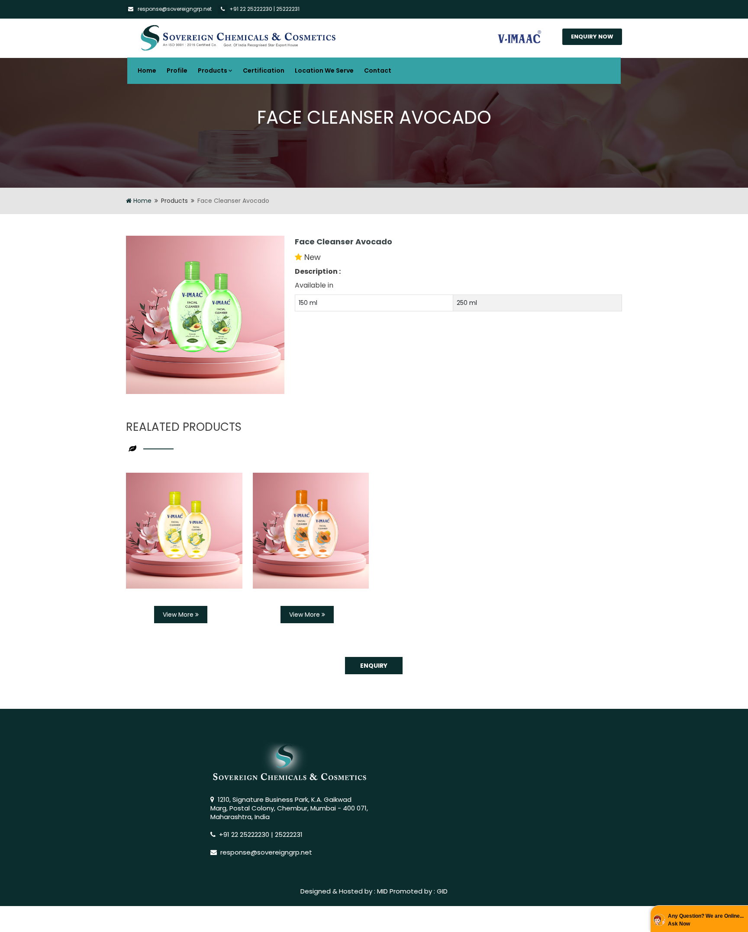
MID (382, 891)
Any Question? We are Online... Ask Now (706, 920)
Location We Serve (324, 70)
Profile (177, 70)
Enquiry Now (592, 36)
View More (179, 614)
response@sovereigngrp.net (175, 9)
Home (147, 70)
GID (442, 891)
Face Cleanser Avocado (343, 241)
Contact (377, 70)
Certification (263, 70)
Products (212, 70)
